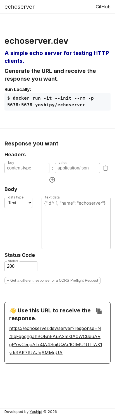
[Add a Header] (52, 179)
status (13, 261)
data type (16, 197)
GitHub (103, 6)
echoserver (19, 6)
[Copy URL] (99, 311)
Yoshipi (36, 411)
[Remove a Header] (105, 168)
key (11, 162)
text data (52, 197)
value (63, 162)
